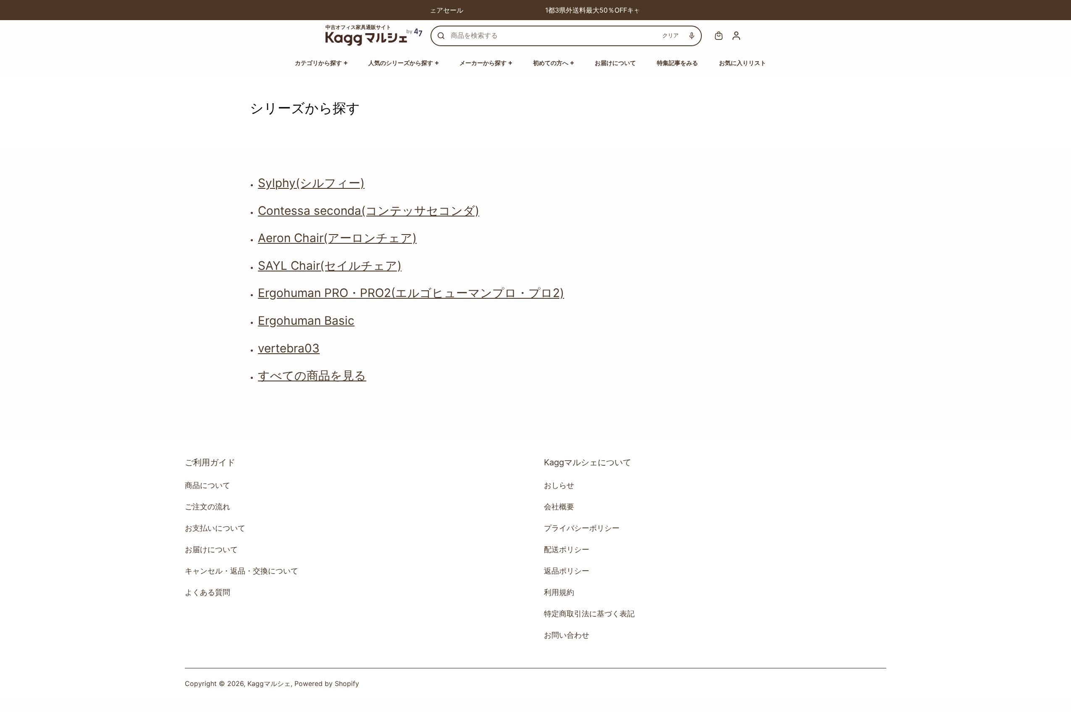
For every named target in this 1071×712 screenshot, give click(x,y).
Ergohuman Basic (306, 320)
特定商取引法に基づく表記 (589, 613)
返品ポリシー (566, 570)
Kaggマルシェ (269, 683)
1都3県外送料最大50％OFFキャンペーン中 (556, 10)
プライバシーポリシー (582, 528)
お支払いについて (215, 528)
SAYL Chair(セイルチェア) (330, 265)
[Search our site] (441, 35)
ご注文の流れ (207, 506)
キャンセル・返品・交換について (241, 570)
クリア (670, 35)
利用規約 (559, 592)
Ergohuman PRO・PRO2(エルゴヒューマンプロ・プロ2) (411, 293)
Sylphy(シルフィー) (311, 183)
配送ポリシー (566, 549)
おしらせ (559, 485)
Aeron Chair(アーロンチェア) (337, 238)
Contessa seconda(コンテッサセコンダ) (368, 210)
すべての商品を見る (312, 375)
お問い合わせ (566, 635)
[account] (736, 35)
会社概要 (559, 506)
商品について (207, 485)
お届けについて (211, 549)
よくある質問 (207, 592)
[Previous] (433, 10)
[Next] (637, 10)
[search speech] (691, 35)
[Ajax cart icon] (718, 35)
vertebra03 (289, 348)
